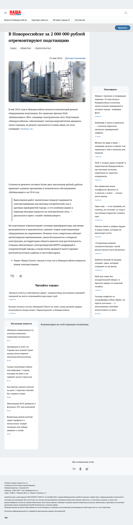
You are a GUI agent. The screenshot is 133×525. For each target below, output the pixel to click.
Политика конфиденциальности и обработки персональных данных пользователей (34, 511)
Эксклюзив (80, 20)
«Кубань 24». (27, 128)
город (13, 48)
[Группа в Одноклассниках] (80, 469)
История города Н (61, 20)
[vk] (12, 276)
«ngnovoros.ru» (22, 483)
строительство (43, 48)
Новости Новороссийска (15, 20)
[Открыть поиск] (125, 12)
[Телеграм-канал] (87, 469)
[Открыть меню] (5, 12)
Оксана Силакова (75, 58)
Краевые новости (40, 20)
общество (25, 48)
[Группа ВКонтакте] (74, 469)
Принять (122, 27)
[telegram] (21, 276)
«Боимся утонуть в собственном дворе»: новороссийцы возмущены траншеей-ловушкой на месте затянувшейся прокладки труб (47, 295)
